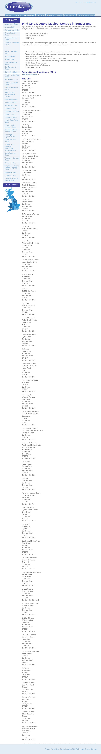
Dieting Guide (9, 59)
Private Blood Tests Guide (11, 121)
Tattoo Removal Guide (10, 154)
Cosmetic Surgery (69, 15)
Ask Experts (50, 15)
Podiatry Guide (10, 114)
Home (76, 2)
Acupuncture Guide (11, 24)
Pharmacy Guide (10, 108)
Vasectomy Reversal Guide (12, 159)
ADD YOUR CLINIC (30, 74)
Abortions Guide (10, 175)
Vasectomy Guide (11, 163)
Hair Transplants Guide (10, 68)
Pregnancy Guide (11, 117)
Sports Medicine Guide (10, 140)
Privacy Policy (50, 749)
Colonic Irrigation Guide (10, 34)
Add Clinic (93, 2)
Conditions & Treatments (13, 15)
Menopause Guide (11, 99)
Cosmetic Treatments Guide (12, 43)
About (81, 2)
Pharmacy (59, 15)
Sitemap (94, 749)
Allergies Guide (10, 27)
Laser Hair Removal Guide (12, 88)
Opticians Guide (10, 102)
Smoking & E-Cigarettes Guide (10, 136)
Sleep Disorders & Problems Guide (11, 131)
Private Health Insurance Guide (10, 126)
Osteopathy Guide (11, 105)
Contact (87, 2)
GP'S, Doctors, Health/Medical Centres (10, 94)
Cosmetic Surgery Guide (11, 39)
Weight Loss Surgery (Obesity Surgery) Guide (12, 167)
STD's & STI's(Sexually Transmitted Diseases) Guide (10, 147)
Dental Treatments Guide (11, 52)
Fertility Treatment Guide (11, 63)
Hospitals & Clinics (28, 15)
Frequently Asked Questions (86, 15)
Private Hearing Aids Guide (12, 76)
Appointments (40, 15)
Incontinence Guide (11, 80)
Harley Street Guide (11, 72)
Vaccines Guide (10, 173)
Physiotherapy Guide (12, 111)
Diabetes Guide (10, 56)
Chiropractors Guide (12, 30)
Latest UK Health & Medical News (11, 179)
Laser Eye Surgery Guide (11, 83)
